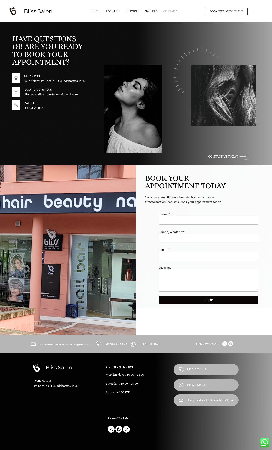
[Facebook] (230, 343)
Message (165, 267)
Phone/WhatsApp (171, 232)
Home (95, 11)
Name (164, 214)
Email (164, 250)
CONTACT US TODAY (223, 156)
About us (113, 11)
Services (132, 11)
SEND (209, 300)
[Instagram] (224, 343)
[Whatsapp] (126, 429)
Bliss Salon (59, 367)
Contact (170, 11)
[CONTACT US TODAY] (244, 156)
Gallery (151, 11)
